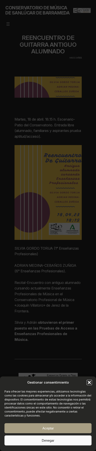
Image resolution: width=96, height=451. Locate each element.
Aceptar (48, 428)
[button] (89, 382)
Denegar (48, 440)
